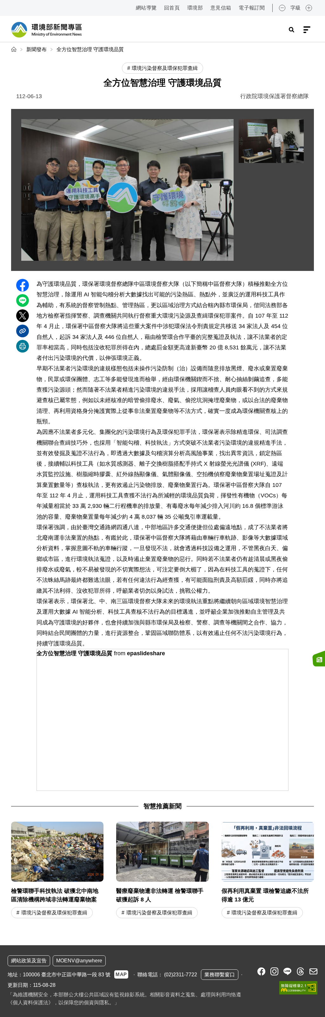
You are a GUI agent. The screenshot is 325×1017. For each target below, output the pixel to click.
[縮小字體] (282, 8)
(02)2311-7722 (180, 974)
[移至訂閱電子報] (318, 659)
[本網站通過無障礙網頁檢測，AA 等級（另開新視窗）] (298, 987)
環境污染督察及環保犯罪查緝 (54, 912)
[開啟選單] (307, 30)
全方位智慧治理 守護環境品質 (90, 49)
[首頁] (14, 49)
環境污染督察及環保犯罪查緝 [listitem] (165, 68)
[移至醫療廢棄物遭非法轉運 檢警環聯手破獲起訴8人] (162, 871)
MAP (121, 974)
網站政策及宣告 (29, 960)
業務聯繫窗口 (219, 974)
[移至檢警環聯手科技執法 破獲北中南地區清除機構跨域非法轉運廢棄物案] (57, 871)
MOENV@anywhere (79, 960)
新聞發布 (36, 49)
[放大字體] (309, 8)
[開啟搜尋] (291, 30)
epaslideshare (146, 653)
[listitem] (261, 971)
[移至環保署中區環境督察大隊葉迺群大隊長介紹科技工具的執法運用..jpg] (271, 141)
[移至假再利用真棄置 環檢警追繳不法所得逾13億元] (268, 871)
